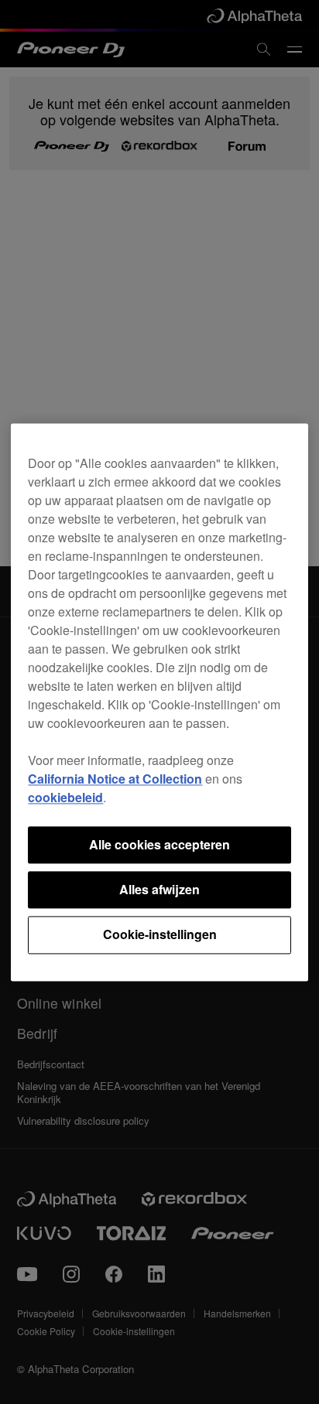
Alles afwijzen (159, 889)
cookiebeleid (65, 797)
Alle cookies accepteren (159, 844)
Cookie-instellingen (160, 935)
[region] (159, 702)
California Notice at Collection (115, 778)
